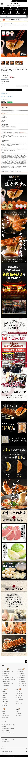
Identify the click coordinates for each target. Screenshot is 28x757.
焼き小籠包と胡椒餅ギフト (7, 681)
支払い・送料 (3, 13)
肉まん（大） (18, 691)
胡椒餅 (17, 701)
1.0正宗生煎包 (21, 679)
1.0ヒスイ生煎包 (21, 681)
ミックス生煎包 (21, 677)
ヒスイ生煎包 (21, 673)
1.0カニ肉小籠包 (5, 701)
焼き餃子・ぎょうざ (8, 23)
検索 (27, 16)
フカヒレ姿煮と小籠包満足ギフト (8, 679)
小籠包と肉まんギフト (6, 673)
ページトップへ (26, 661)
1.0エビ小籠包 (4, 703)
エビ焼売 (3, 713)
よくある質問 (17, 13)
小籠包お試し (17, 9)
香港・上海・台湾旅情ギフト (7, 677)
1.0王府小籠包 (4, 699)
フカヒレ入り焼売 (5, 715)
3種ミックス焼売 (5, 717)
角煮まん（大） (19, 697)
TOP (3, 9)
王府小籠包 (4, 691)
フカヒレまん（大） (20, 693)
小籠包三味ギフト (5, 675)
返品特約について (4, 93)
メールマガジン (4, 746)
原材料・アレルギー (10, 14)
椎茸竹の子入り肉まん (20, 699)
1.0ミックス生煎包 (22, 685)
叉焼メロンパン (19, 703)
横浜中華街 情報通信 (6, 741)
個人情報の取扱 (4, 753)
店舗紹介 (24, 13)
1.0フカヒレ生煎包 (22, 683)
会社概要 (24, 9)
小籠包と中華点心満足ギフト (7, 671)
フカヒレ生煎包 (21, 675)
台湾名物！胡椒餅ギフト (6, 685)
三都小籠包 (4, 697)
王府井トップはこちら (19, 1)
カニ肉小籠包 (4, 693)
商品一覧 (10, 9)
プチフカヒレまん (19, 695)
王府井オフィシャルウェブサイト (8, 739)
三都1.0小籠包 (4, 705)
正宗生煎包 (20, 671)
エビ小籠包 (4, 695)
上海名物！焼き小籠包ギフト (7, 683)
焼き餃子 (17, 711)
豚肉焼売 (3, 711)
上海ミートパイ (19, 715)
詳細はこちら (3, 113)
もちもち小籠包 (19, 713)
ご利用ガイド (3, 748)
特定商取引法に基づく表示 (6, 751)
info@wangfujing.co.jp (9, 732)
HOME (2, 23)
